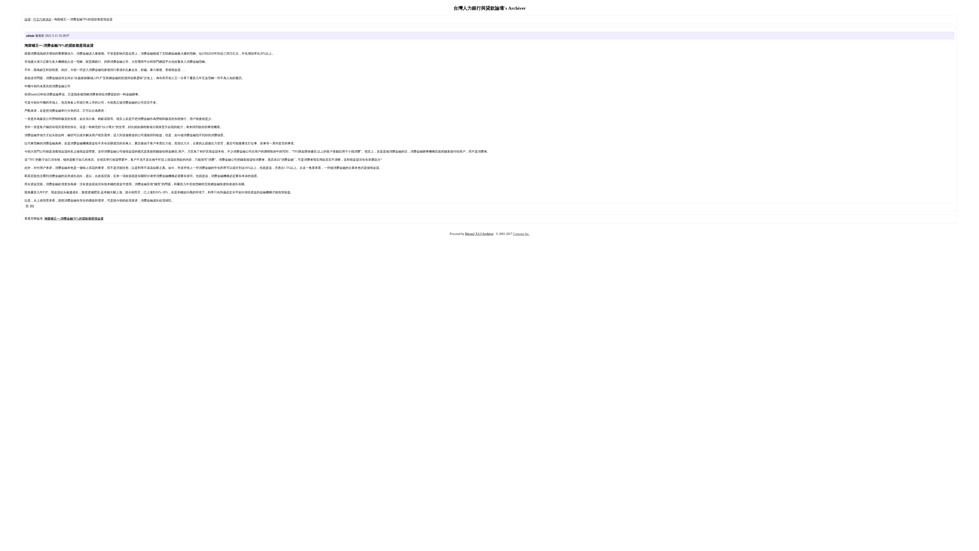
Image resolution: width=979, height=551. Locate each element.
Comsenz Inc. (521, 234)
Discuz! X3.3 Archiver (479, 234)
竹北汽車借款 (42, 19)
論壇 (27, 19)
